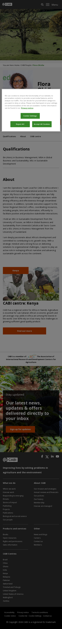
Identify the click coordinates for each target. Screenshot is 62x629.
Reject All (20, 124)
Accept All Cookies (42, 124)
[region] (31, 110)
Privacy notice (27, 108)
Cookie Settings (30, 116)
